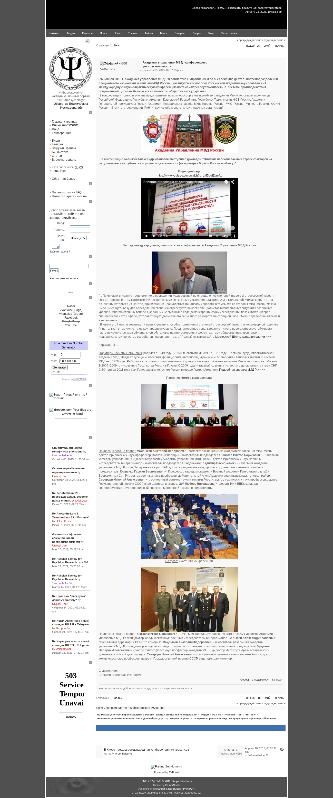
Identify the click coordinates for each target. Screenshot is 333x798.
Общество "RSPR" (65, 125)
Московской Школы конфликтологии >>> (243, 336)
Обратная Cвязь (63, 178)
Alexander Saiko (162, 788)
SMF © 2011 (163, 781)
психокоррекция (139, 708)
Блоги (56, 140)
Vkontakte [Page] (71, 310)
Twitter (71, 306)
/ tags (59, 171)
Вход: (61, 223)
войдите (247, 7)
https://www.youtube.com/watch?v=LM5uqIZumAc (189, 175)
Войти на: (61, 238)
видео (160, 708)
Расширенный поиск (63, 278)
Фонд (55, 129)
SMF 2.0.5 (147, 781)
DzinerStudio (172, 785)
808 (124, 63)
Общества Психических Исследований (71, 105)
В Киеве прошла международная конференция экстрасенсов (146, 749)
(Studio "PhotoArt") (184, 788)
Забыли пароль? (59, 251)
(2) (81, 167)
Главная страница (64, 121)
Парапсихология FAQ (66, 192)
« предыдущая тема (248, 40)
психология (119, 708)
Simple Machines (182, 781)
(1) (76, 167)
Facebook (71, 317)
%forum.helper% (179, 718)
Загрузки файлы (64, 148)
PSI (153, 708)
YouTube (71, 325)
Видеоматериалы (64, 159)
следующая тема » (273, 40)
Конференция (61, 133)
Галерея (58, 144)
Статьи (57, 156)
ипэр (107, 708)
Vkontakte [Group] (71, 313)
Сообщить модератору (254, 679)
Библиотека (60, 152)
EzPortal (174, 772)
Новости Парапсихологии (70, 196)
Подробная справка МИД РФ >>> (242, 369)
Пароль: (59, 229)
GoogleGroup (71, 321)
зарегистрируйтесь (270, 7)
